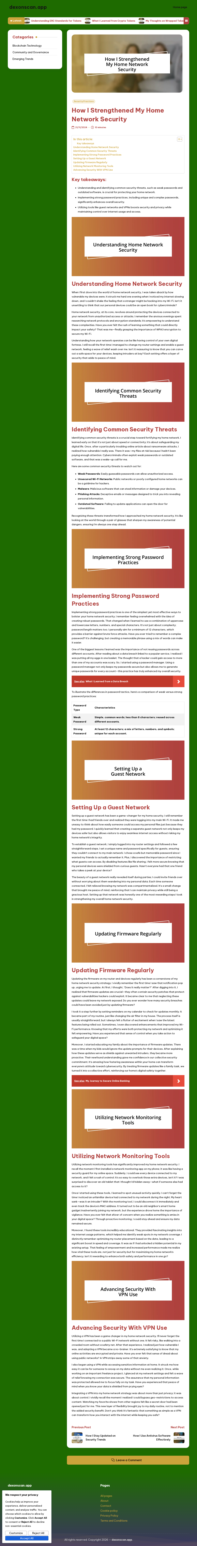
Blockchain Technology (27, 45)
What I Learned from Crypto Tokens (75, 20)
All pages (106, 1496)
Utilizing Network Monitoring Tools (93, 166)
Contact (105, 1505)
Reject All (38, 1533)
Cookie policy (109, 1510)
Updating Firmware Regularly (90, 162)
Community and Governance (31, 52)
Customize (16, 1533)
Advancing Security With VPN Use (93, 169)
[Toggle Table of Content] (178, 139)
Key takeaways (85, 143)
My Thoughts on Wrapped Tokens (127, 20)
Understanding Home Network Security (96, 147)
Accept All (26, 1538)
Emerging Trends (23, 59)
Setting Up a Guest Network (89, 158)
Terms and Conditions (113, 1520)
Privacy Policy (109, 1515)
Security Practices (84, 101)
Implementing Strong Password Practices (97, 154)
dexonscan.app (28, 7)
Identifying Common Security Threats (95, 150)
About (104, 1500)
